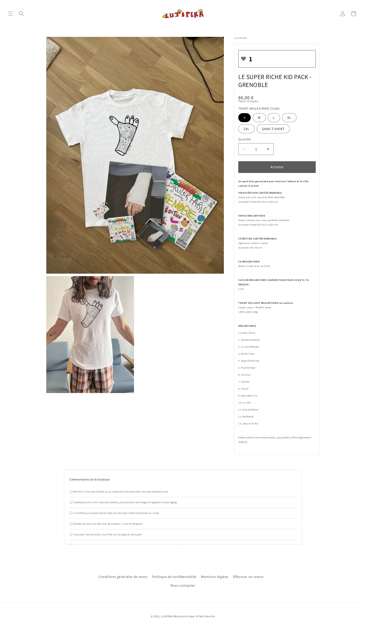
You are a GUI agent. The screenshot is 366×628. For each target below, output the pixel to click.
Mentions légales (214, 576)
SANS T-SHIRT (273, 129)
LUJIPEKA (167, 616)
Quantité (244, 139)
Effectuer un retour (248, 576)
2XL (246, 129)
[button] (10, 13)
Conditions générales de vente (122, 576)
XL (289, 117)
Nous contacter (183, 585)
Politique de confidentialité (174, 576)
